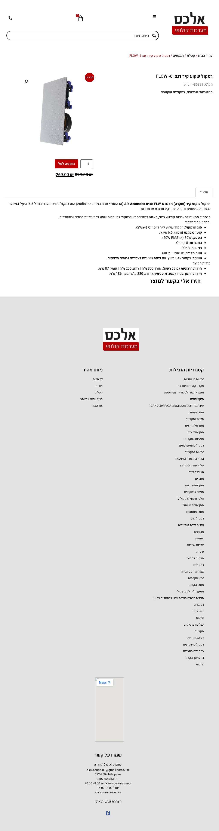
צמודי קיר (198, 611)
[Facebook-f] (108, 813)
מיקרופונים (197, 399)
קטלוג (191, 55)
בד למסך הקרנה (194, 658)
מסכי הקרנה (196, 585)
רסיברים (199, 604)
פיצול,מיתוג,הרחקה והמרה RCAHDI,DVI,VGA (176, 406)
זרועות (200, 618)
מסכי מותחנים (195, 512)
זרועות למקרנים (194, 452)
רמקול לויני (197, 518)
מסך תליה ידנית (194, 425)
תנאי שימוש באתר (91, 399)
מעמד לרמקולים (194, 492)
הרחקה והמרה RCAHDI (189, 459)
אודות (99, 386)
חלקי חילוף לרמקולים (191, 498)
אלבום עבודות (195, 545)
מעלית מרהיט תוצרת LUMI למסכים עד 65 (178, 598)
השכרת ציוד (196, 472)
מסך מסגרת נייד (194, 485)
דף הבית (98, 379)
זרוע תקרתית (196, 578)
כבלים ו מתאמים (194, 624)
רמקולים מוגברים (193, 651)
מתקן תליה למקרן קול (190, 591)
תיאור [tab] (204, 192)
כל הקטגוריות (195, 638)
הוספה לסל (66, 163)
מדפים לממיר (195, 558)
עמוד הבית (205, 55)
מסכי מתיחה (196, 412)
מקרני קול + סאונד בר (191, 386)
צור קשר (97, 406)
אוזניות (199, 538)
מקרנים (199, 631)
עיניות (200, 551)
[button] (153, 16)
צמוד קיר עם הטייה (192, 571)
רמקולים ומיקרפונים (191, 445)
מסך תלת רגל (196, 432)
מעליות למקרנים (194, 439)
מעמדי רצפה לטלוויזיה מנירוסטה (184, 392)
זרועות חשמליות (194, 379)
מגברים (199, 478)
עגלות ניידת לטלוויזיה (191, 525)
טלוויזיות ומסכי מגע (192, 465)
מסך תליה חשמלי (193, 505)
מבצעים (178, 55)
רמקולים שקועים (173, 92)
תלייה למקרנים (195, 419)
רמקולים (198, 565)
